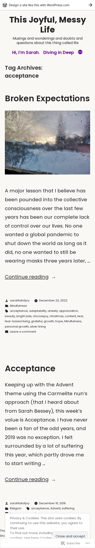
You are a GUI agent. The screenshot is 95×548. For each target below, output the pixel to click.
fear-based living (17, 321)
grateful (36, 321)
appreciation (68, 311)
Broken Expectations (47, 98)
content (70, 316)
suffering (68, 508)
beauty (10, 316)
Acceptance (30, 368)
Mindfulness (18, 306)
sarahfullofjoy (19, 300)
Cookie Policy (51, 538)
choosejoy (40, 316)
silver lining (38, 326)
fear (80, 316)
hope (59, 321)
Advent (55, 508)
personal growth (17, 326)
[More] (80, 52)
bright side (24, 316)
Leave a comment (23, 332)
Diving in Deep (58, 52)
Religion (15, 508)
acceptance (19, 311)
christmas (56, 316)
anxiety (53, 311)
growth (49, 321)
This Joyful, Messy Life (47, 24)
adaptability (37, 311)
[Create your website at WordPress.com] (47, 5)
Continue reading (27, 276)
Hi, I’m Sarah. (26, 52)
